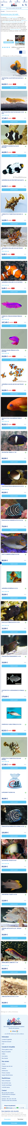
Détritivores (5, 1070)
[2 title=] (4, 49)
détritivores (24, 20)
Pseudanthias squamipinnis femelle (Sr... (12, 419)
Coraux (3, 1064)
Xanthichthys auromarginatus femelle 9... (13, 691)
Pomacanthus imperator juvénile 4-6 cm (13, 826)
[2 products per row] (24, 52)
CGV (3, 1044)
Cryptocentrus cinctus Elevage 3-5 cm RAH (13, 112)
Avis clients (5, 1056)
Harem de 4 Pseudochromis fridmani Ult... (12, 316)
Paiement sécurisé (6, 1041)
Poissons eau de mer (7, 1066)
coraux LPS (13, 22)
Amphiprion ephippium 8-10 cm (10, 588)
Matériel (4, 1068)
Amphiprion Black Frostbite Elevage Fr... (13, 180)
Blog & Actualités (6, 1051)
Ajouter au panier (14, 87)
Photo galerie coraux (7, 1049)
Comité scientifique (6, 1085)
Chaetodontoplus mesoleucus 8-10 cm (13, 486)
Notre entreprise (6, 1080)
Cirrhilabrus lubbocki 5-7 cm (10, 962)
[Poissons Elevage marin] (8, 40)
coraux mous (20, 22)
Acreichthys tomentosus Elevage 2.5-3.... (12, 214)
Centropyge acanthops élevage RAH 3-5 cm (13, 78)
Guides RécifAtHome (7, 1075)
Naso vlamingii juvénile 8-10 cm (10, 554)
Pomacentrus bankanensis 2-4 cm (11, 656)
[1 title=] (3, 49)
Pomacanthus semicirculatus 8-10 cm (12, 520)
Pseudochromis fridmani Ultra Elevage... (10, 351)
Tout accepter (14, 1123)
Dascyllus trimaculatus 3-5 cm (11, 622)
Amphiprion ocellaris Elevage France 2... (12, 249)
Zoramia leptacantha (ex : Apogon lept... (11, 929)
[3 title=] (6, 49)
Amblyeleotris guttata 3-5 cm (10, 996)
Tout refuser (20, 1119)
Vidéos (3, 1054)
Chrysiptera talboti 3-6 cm (9, 894)
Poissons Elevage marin (11, 42)
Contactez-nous (6, 1096)
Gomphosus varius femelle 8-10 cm (11, 724)
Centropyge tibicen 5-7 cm (9, 452)
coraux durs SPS (7, 22)
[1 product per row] (20, 52)
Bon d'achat (5, 1058)
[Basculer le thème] (23, 5)
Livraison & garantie (7, 1039)
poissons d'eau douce (15, 29)
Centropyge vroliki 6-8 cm (9, 860)
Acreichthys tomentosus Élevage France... (11, 759)
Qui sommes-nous (6, 1083)
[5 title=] (9, 49)
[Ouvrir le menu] (2, 4)
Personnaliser (7, 1119)
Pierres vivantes (6, 1073)
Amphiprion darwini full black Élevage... (10, 146)
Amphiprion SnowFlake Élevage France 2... (13, 385)
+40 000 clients (6, 1087)
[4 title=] (7, 49)
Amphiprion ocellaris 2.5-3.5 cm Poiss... (12, 282)
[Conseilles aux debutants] (20, 40)
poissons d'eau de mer (12, 17)
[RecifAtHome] (14, 1021)
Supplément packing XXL (8, 792)
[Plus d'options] (25, 84)
